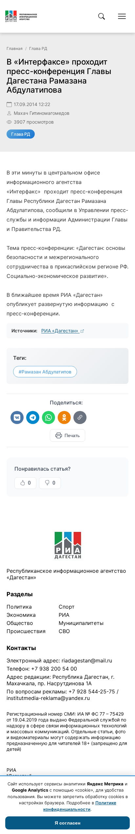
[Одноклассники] (64, 417)
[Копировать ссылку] (80, 417)
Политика (19, 606)
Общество (20, 623)
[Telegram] (32, 417)
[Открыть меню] (122, 16)
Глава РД (38, 48)
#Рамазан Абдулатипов (45, 371)
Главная (15, 48)
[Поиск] (101, 16)
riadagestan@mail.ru (87, 660)
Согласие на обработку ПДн (101, 757)
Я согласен (67, 823)
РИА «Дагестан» (60, 330)
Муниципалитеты (81, 623)
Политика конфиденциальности (37, 757)
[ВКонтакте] (17, 417)
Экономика (21, 615)
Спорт (67, 606)
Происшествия (26, 631)
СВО (64, 631)
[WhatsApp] (48, 417)
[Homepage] (21, 16)
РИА (64, 615)
